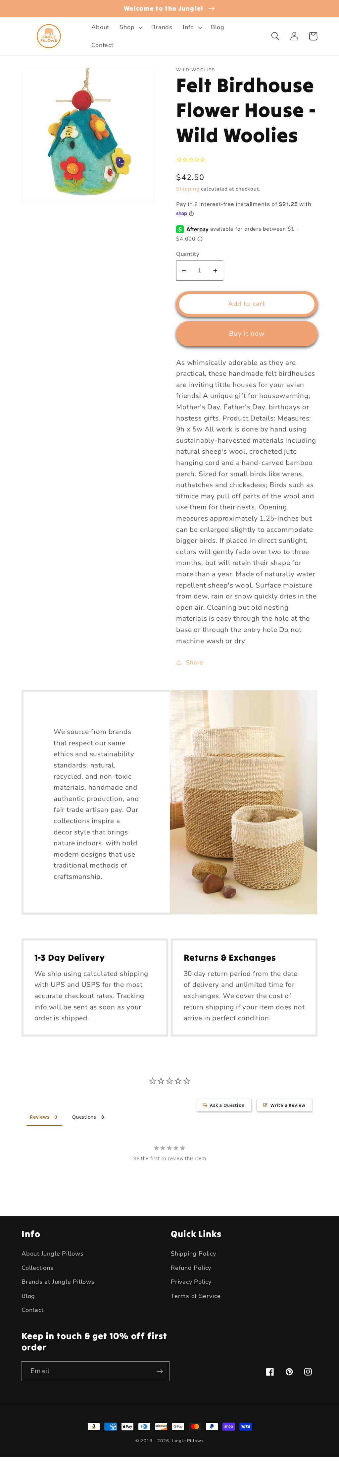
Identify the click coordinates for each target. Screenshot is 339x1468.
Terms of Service (195, 1296)
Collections (38, 1268)
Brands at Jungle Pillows (58, 1282)
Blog (28, 1296)
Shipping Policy (193, 1254)
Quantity (187, 254)
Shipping (187, 189)
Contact (32, 1310)
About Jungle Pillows (53, 1254)
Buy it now (247, 333)
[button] (130, 27)
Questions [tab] (84, 1117)
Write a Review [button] (288, 1105)
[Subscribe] (159, 1371)
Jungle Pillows (188, 1441)
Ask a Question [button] (227, 1105)
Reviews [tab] (39, 1117)
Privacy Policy (191, 1282)
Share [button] (194, 662)
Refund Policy (191, 1268)
